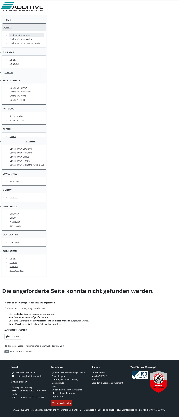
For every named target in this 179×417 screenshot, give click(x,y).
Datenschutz (58, 382)
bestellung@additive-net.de (29, 376)
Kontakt (95, 379)
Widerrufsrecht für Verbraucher (67, 389)
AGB (54, 386)
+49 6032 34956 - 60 (26, 372)
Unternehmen (98, 372)
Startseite (14, 336)
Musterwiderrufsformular (64, 393)
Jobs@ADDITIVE (99, 376)
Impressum (57, 396)
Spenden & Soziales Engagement (107, 382)
